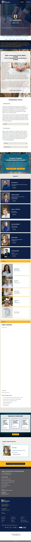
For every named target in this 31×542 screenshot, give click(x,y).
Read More (14, 187)
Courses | (6, 39)
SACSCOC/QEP (13, 518)
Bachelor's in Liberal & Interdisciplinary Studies (8, 480)
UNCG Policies (13, 517)
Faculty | (10, 39)
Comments (3, 520)
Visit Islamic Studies (21, 168)
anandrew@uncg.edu (14, 227)
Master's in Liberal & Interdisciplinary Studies (7, 482)
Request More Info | (19, 39)
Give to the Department (6, 473)
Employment (3, 518)
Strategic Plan (23, 517)
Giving (25, 39)
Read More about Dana (16, 454)
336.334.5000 (3, 513)
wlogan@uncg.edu (14, 240)
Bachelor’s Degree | (9, 36)
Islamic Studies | (26, 36)
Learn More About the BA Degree (15, 90)
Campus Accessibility (24, 520)
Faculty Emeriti (3, 261)
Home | (3, 36)
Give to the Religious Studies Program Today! (15, 463)
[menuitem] (15, 479)
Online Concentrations (4, 483)
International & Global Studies (5, 485)
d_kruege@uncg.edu (17, 282)
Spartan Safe (3, 517)
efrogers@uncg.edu (17, 302)
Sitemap (22, 518)
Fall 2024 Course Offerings (15, 422)
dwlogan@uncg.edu (15, 452)
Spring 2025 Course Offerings (5, 423)
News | (14, 39)
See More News (15, 434)
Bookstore (12, 520)
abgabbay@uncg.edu (17, 270)
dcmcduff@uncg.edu (14, 212)
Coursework (6, 143)
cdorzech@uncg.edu (17, 293)
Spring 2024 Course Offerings (25, 423)
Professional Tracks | (18, 36)
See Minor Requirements (11, 168)
